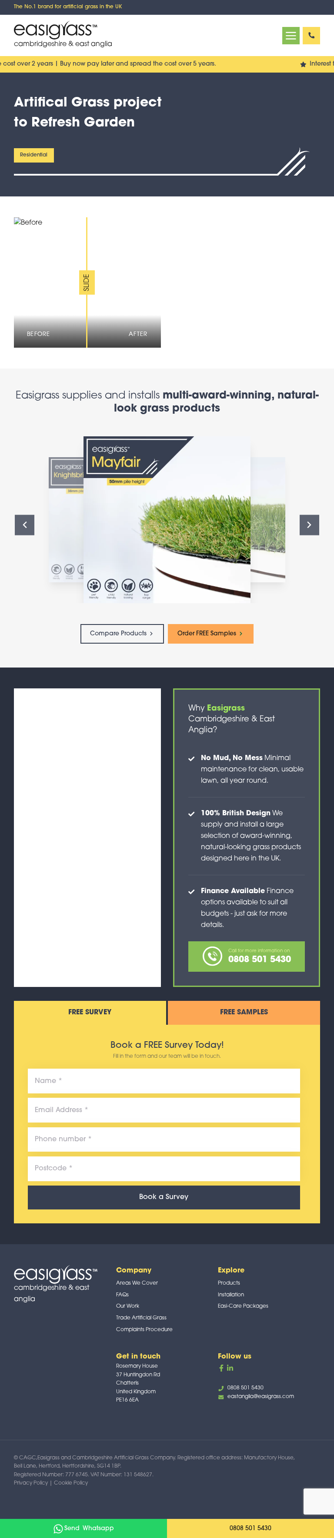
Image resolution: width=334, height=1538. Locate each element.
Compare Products (119, 634)
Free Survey (89, 1012)
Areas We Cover (137, 1283)
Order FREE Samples (207, 634)
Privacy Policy (31, 1483)
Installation (231, 1295)
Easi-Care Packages (243, 1306)
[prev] (24, 525)
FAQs (122, 1295)
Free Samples (244, 1012)
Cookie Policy (71, 1483)
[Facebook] (221, 1368)
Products (229, 1283)
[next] (309, 525)
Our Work (127, 1306)
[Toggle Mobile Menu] (291, 35)
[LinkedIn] (230, 1368)
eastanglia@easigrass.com (260, 1396)
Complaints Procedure (144, 1329)
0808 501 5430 (311, 35)
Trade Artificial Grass (141, 1318)
